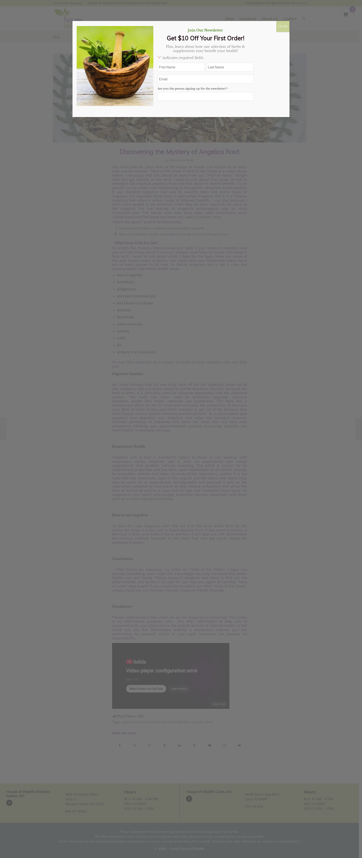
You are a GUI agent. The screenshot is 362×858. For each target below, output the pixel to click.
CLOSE (283, 26)
